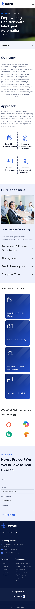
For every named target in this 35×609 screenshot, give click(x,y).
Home (4, 563)
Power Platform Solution (23, 563)
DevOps (18, 581)
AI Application (20, 578)
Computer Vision (11, 274)
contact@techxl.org (13, 552)
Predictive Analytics (13, 266)
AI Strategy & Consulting (16, 229)
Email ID (4, 488)
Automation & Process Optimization (15, 248)
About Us (5, 572)
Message (4, 505)
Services (4, 14)
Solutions (5, 569)
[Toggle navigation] (32, 3)
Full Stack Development (23, 572)
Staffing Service (21, 569)
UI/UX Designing (21, 575)
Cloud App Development (23, 566)
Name (3, 479)
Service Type (6, 496)
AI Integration (9, 258)
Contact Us (6, 575)
